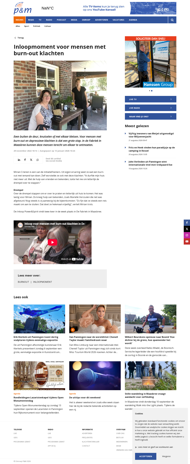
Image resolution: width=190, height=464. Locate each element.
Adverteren (101, 19)
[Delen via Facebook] (25, 159)
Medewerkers (122, 442)
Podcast (61, 19)
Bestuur (120, 437)
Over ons (120, 433)
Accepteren (145, 456)
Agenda (133, 19)
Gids (15, 437)
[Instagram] (187, 235)
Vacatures (118, 19)
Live (15, 433)
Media (74, 19)
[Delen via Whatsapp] (37, 159)
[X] (187, 229)
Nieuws (19, 19)
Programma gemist (22, 442)
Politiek (36, 26)
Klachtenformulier (90, 442)
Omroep (86, 19)
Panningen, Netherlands (54, 8)
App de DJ (51, 446)
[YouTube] (187, 241)
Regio (31, 19)
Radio (49, 19)
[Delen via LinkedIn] (19, 159)
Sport (26, 26)
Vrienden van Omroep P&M (127, 450)
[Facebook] (187, 223)
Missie (118, 446)
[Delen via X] (31, 159)
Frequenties (87, 437)
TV (40, 19)
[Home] (25, 8)
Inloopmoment (42, 281)
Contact (86, 446)
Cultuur (47, 26)
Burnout (23, 281)
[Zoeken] (172, 19)
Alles (18, 26)
